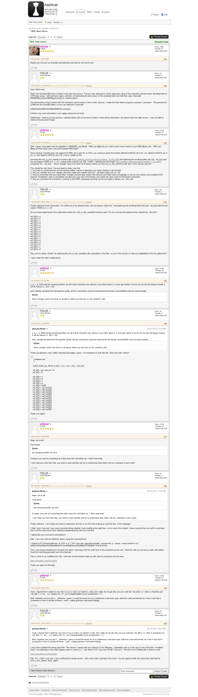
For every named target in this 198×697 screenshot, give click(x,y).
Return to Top (74, 690)
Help (166, 14)
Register (57, 22)
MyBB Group (56, 694)
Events (105, 12)
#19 (165, 588)
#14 (165, 202)
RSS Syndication (123, 690)
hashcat (70, 12)
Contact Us (45, 690)
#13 (165, 143)
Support (45, 28)
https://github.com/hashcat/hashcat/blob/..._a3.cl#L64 (138, 162)
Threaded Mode (161, 41)
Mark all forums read (107, 690)
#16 (165, 324)
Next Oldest (36, 670)
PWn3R (44, 73)
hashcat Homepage (59, 690)
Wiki (89, 12)
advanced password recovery (50, 9)
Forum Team (34, 690)
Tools (97, 12)
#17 (165, 437)
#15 (165, 281)
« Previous (41, 37)
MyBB (40, 694)
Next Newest (48, 670)
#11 (165, 59)
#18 (165, 486)
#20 (165, 623)
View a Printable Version (40, 682)
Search (156, 14)
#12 (165, 86)
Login (49, 22)
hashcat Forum (34, 28)
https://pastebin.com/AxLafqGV (43, 561)
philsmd (88, 143)
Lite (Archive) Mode (89, 690)
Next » (60, 37)
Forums (80, 12)
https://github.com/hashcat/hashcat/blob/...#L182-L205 (95, 159)
